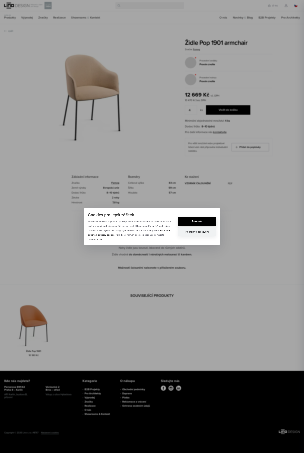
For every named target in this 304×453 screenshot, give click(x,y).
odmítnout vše (95, 239)
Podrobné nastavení (197, 232)
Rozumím (197, 221)
